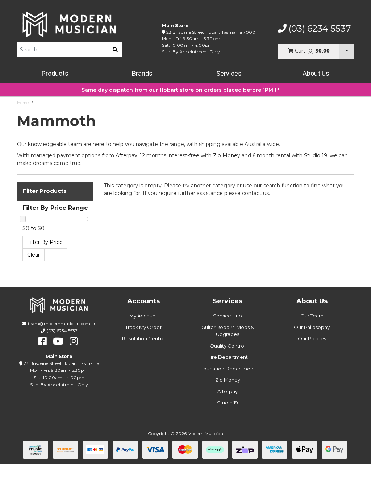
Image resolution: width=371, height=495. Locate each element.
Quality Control (227, 346)
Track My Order (143, 327)
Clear (33, 254)
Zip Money (227, 380)
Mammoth (46, 102)
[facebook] (42, 341)
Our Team (312, 316)
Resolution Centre (143, 338)
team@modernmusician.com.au (62, 323)
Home (23, 102)
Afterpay (227, 391)
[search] (115, 49)
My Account (143, 316)
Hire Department (227, 357)
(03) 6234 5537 (319, 29)
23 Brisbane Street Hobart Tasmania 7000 (210, 32)
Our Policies (312, 338)
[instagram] (74, 341)
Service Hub (227, 316)
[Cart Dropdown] (346, 51)
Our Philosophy (312, 327)
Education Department (227, 368)
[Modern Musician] (69, 24)
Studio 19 (315, 155)
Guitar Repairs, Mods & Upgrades (227, 330)
